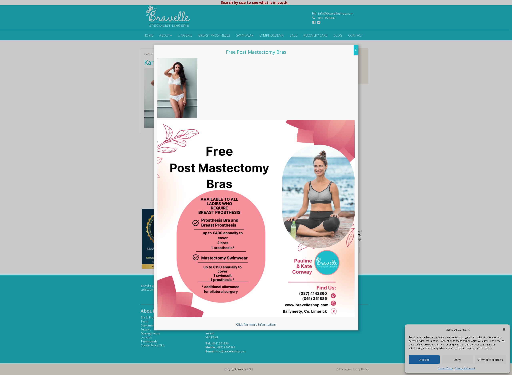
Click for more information (256, 324)
